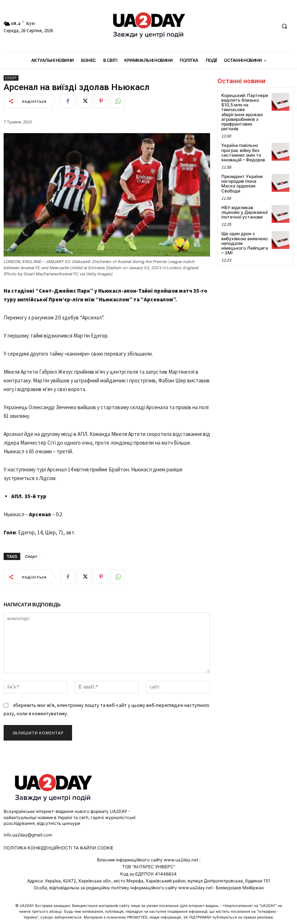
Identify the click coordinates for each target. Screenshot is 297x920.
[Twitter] (84, 101)
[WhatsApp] (117, 101)
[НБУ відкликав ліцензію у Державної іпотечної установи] (280, 214)
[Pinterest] (101, 101)
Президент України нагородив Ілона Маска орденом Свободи (242, 184)
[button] (284, 26)
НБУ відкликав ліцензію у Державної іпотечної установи (244, 212)
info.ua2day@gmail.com (28, 835)
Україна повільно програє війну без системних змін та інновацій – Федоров (243, 152)
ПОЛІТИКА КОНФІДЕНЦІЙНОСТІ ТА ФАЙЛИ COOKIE (58, 848)
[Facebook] (67, 101)
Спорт (11, 78)
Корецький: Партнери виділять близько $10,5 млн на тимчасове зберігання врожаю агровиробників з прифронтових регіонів (244, 112)
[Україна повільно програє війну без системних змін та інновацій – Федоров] (280, 152)
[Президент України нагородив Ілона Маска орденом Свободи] (280, 183)
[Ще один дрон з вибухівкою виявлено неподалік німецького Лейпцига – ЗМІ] (280, 240)
